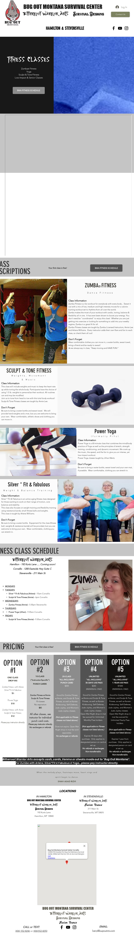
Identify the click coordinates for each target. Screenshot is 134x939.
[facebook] (113, 28)
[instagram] (126, 28)
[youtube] (120, 28)
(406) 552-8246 (22, 931)
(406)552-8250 (40, 931)
